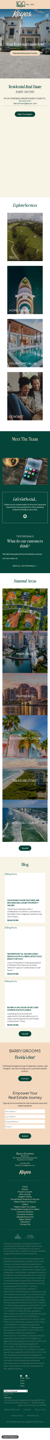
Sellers (25, 1204)
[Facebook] (25, 516)
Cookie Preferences (10, 1437)
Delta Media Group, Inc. (20, 1403)
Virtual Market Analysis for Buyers (25, 1199)
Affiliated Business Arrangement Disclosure (25, 1422)
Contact (25, 1078)
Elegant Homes (25, 1196)
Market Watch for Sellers (25, 1207)
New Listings (25, 1194)
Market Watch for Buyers (25, 1201)
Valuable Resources (25, 1217)
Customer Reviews (25, 1211)
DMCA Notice (33, 1415)
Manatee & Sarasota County (25, 53)
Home (25, 1186)
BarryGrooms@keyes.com (25, 1165)
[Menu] (47, 15)
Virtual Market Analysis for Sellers (25, 1209)
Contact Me (25, 1224)
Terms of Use (40, 1409)
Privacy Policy (17, 1415)
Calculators (25, 1221)
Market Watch (25, 1219)
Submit (25, 1136)
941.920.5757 (25, 1163)
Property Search (25, 1191)
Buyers (25, 1189)
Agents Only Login (12, 1409)
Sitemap (27, 1409)
